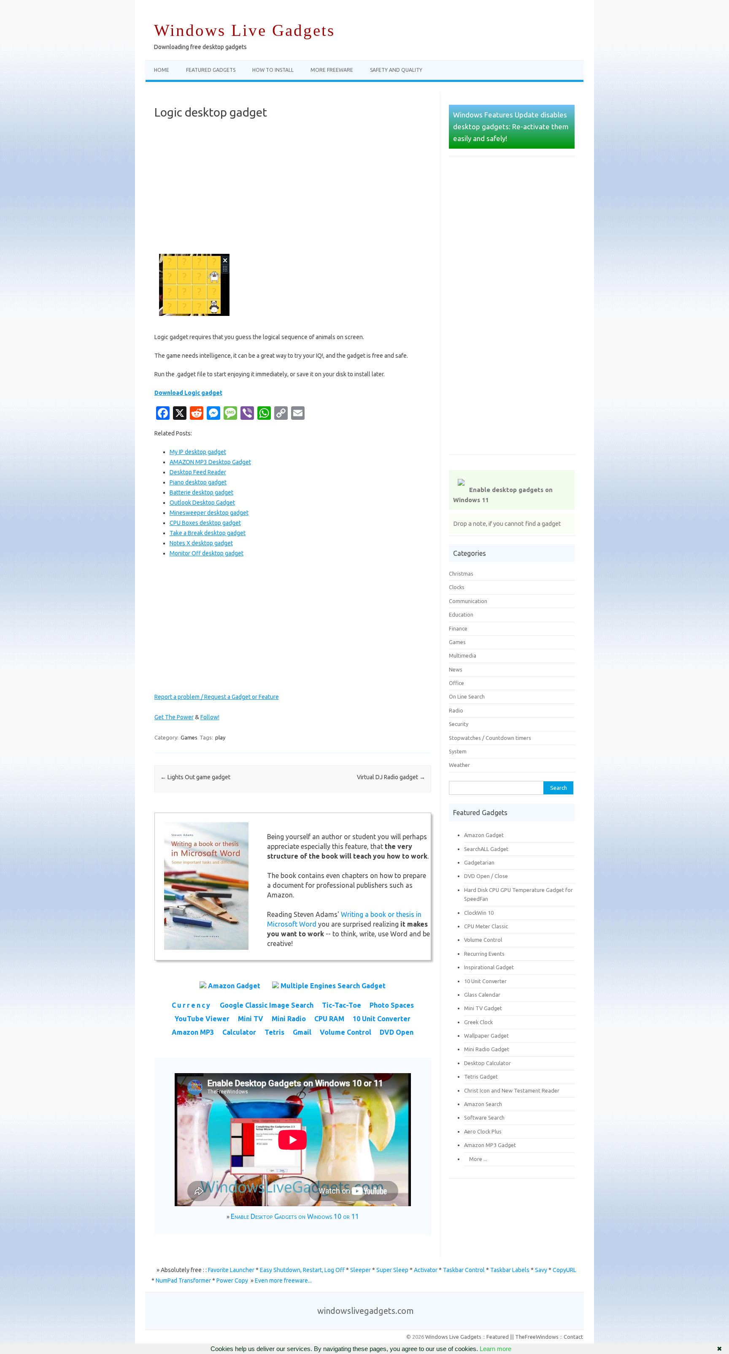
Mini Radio (289, 1018)
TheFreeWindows (537, 1337)
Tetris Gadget (481, 1076)
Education (461, 614)
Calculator (239, 1032)
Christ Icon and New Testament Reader (511, 1090)
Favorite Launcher (231, 1270)
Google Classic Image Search (266, 1005)
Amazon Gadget (234, 986)
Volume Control (345, 1032)
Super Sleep (392, 1270)
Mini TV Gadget (483, 1008)
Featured (497, 1337)
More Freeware (331, 70)
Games (189, 737)
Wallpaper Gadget (486, 1036)
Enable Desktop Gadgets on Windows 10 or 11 (295, 1216)
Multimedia (462, 655)
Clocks (456, 587)
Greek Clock (478, 1022)
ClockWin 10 (479, 913)
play (220, 737)
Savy (541, 1270)
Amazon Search (483, 1104)
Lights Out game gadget (195, 777)
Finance (458, 628)
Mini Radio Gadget (486, 1049)
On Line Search (467, 696)
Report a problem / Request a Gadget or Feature (216, 696)
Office (456, 683)
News (455, 669)
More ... (475, 1159)
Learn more (495, 1348)
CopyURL (564, 1270)
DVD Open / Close (486, 876)
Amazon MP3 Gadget (490, 1145)
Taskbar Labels (509, 1270)
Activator (425, 1270)
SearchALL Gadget (486, 849)
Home (161, 70)
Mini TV (250, 1018)
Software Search (484, 1117)
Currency (191, 1005)
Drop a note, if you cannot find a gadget (507, 523)
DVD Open (396, 1032)
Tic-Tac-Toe (341, 1005)
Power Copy (232, 1280)
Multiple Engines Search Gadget (333, 986)
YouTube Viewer (202, 1018)
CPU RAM (329, 1018)
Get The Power (174, 717)
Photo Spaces (392, 1005)
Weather (459, 765)
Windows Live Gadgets (244, 30)
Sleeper (360, 1270)
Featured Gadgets (210, 70)
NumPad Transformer (183, 1280)
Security (458, 724)
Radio (456, 710)
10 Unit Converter (381, 1018)
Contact (573, 1337)
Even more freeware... (283, 1280)
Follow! (209, 717)
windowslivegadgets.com (365, 1311)
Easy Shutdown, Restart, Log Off (302, 1270)
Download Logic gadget (188, 392)
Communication (468, 601)
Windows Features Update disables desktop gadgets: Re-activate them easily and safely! (511, 126)
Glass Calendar (482, 995)
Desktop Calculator (487, 1063)
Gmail (302, 1032)
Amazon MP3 (193, 1032)
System (458, 751)
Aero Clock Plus (483, 1131)
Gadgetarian (479, 862)
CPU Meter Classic (486, 926)
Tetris (274, 1032)
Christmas (461, 573)
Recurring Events (484, 954)
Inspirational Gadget (489, 967)
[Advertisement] (292, 187)
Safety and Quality (396, 70)
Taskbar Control (464, 1270)
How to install (273, 70)
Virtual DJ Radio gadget (391, 777)
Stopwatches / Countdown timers (490, 738)
